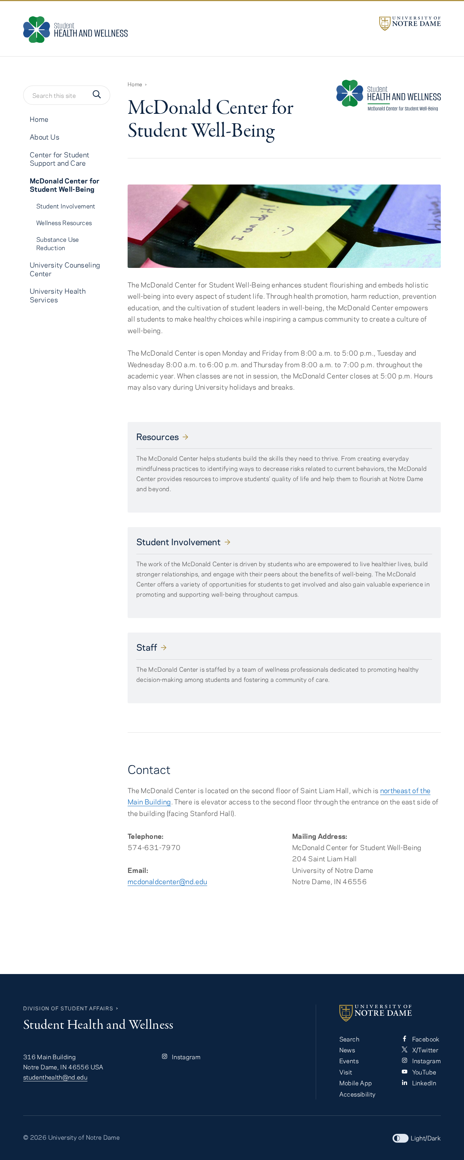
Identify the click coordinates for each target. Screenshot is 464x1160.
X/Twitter (424, 1050)
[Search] (97, 95)
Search (349, 1039)
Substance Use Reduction (57, 243)
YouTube (423, 1072)
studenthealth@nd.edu (55, 1077)
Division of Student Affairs (68, 1008)
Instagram (185, 1057)
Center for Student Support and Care (59, 158)
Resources (157, 436)
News (347, 1050)
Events (349, 1061)
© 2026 (34, 1137)
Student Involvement (178, 541)
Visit (345, 1072)
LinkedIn (423, 1083)
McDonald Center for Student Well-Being (65, 185)
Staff (146, 647)
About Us (44, 136)
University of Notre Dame (84, 1137)
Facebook (424, 1039)
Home (135, 84)
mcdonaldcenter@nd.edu (167, 881)
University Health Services (58, 295)
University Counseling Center (65, 269)
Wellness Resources (64, 223)
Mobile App (355, 1083)
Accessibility (357, 1094)
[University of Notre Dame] (410, 23)
